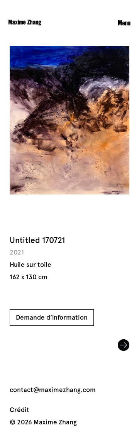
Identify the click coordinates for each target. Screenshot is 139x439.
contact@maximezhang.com (53, 390)
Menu (124, 23)
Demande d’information (52, 317)
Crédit (19, 410)
